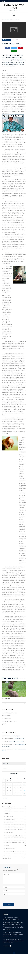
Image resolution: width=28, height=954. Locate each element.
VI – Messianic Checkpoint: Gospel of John (13, 829)
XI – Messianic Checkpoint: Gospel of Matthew (14, 842)
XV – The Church (7, 855)
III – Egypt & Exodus (8, 816)
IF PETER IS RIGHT (6, 715)
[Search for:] (6, 1)
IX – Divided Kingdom (9, 823)
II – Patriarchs (7, 813)
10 (24, 784)
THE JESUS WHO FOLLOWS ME (9, 713)
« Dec (3, 798)
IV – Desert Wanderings (9, 819)
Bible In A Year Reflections (8, 807)
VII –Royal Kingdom (8, 832)
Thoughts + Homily (6, 858)
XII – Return (6, 845)
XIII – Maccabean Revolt (9, 848)
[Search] (25, 1)
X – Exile (6, 839)
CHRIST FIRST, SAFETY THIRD (9, 721)
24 (24, 790)
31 (24, 794)
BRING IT (4, 724)
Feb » (6, 798)
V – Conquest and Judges (9, 826)
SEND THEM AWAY (6, 698)
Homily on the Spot (14, 6)
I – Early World (7, 810)
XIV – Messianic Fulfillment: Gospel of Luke (14, 852)
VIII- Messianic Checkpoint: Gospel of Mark (13, 835)
